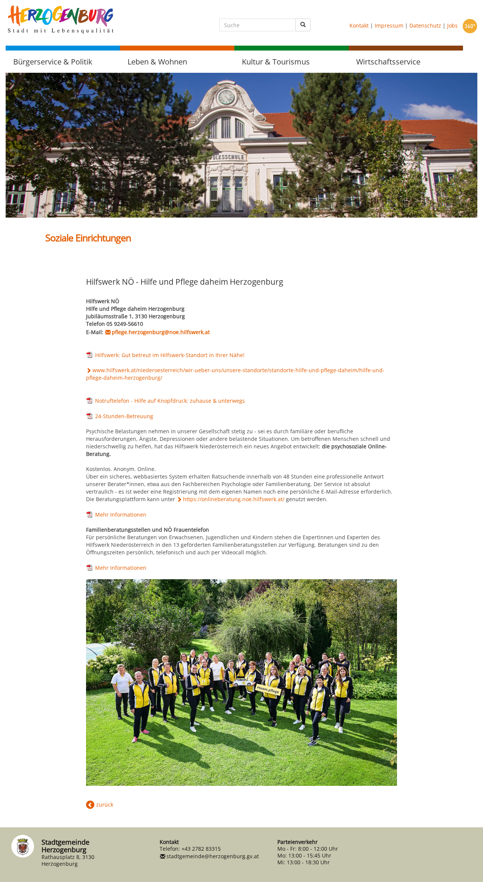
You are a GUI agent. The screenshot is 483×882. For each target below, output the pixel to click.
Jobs (452, 25)
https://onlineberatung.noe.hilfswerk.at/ (234, 499)
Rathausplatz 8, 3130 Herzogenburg (68, 860)
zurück (104, 804)
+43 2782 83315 (201, 848)
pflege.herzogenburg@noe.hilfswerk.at (161, 332)
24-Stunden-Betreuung (124, 416)
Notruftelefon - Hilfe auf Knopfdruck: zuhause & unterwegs (170, 400)
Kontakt (359, 25)
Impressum (389, 25)
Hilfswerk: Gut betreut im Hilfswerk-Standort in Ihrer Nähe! (170, 355)
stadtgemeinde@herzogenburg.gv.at (212, 856)
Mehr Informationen (120, 514)
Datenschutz (425, 25)
